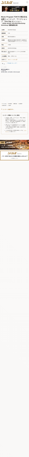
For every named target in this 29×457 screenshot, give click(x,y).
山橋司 (9, 105)
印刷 (4, 63)
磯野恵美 (15, 103)
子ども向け (4, 103)
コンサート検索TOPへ (8, 109)
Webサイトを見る (12, 59)
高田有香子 (4, 105)
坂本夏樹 (10, 103)
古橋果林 (20, 103)
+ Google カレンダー (12, 63)
